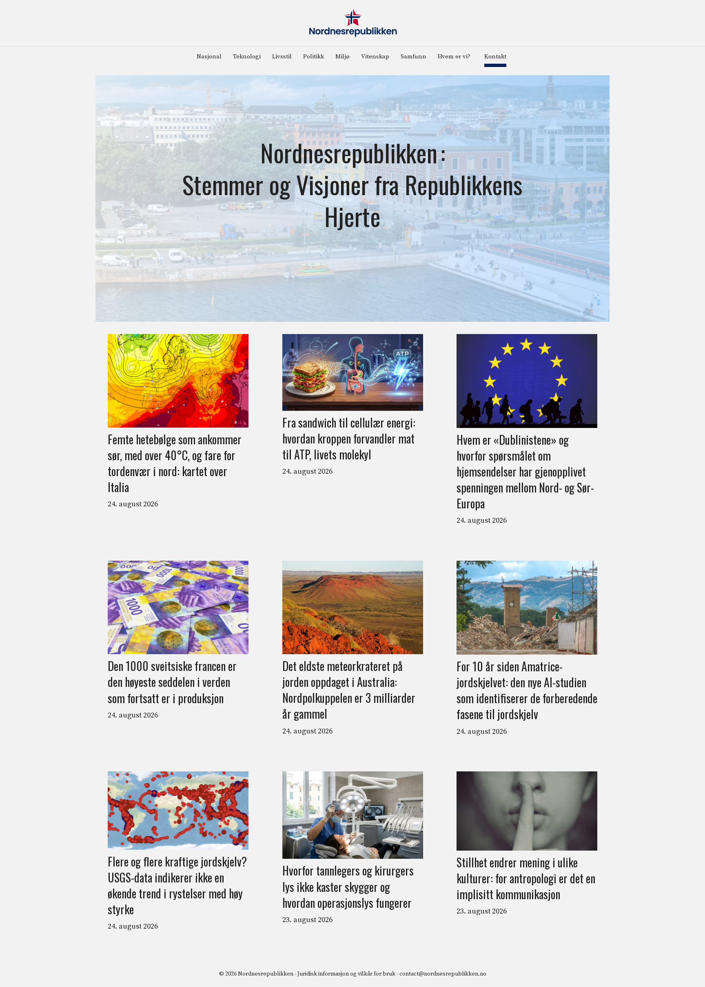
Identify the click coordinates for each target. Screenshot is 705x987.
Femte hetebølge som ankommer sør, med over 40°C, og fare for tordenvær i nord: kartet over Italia (175, 463)
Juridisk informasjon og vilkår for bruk (346, 974)
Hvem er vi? (454, 56)
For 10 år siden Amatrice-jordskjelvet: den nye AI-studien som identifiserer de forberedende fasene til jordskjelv (527, 690)
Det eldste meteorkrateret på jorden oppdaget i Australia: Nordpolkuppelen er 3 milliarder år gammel (348, 690)
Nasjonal (209, 56)
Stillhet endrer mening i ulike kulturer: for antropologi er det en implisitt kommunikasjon (526, 878)
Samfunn (413, 56)
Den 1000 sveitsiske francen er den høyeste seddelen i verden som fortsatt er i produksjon (172, 682)
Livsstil (282, 56)
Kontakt (495, 56)
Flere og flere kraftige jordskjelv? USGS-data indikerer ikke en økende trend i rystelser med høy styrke (177, 885)
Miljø (342, 56)
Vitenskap (375, 56)
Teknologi (247, 56)
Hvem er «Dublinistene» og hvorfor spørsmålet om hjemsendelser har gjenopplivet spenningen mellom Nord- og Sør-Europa (525, 472)
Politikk (313, 56)
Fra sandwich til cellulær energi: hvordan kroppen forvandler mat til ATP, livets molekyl (348, 438)
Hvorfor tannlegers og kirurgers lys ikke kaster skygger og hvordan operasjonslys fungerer (348, 886)
